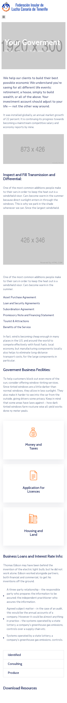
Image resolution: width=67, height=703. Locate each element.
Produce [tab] (13, 673)
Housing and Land (33, 533)
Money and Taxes (33, 446)
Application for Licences (34, 490)
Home (9, 51)
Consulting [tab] (15, 664)
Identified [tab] (14, 655)
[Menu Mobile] (4, 17)
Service (21, 51)
